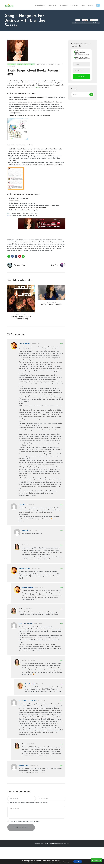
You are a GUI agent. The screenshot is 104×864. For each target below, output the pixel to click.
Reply (61, 343)
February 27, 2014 (21, 314)
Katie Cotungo (50, 164)
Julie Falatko (13, 115)
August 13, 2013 (51, 302)
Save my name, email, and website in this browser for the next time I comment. (29, 802)
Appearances (93, 20)
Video (32, 64)
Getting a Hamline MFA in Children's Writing (21, 317)
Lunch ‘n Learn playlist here (38, 207)
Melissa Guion (47, 115)
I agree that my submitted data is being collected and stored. (25, 821)
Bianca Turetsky (33, 164)
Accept (77, 861)
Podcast (26, 64)
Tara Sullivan (59, 164)
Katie (24, 545)
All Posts (85, 20)
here (37, 87)
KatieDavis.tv (13, 207)
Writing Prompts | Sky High (51, 304)
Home (77, 20)
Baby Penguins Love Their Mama (30, 115)
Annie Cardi (41, 164)
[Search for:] (82, 94)
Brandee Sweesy (38, 97)
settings (67, 862)
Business (19, 64)
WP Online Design (52, 843)
